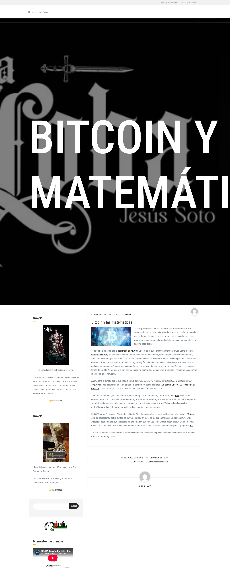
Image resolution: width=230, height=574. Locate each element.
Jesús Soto (97, 314)
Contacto (193, 3)
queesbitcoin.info (99, 354)
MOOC (183, 3)
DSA (189, 414)
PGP (177, 395)
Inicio (163, 3)
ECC (191, 425)
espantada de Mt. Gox (128, 351)
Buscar (74, 506)
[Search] (199, 20)
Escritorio (127, 314)
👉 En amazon (55, 400)
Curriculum (172, 3)
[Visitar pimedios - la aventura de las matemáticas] (55, 526)
